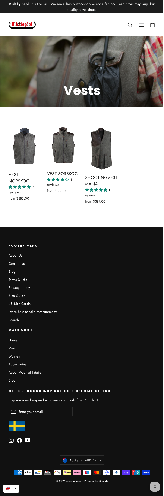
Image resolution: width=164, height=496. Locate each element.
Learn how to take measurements (33, 311)
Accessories (17, 364)
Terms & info (18, 279)
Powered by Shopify (96, 481)
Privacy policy (19, 287)
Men (12, 348)
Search (14, 319)
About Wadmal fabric (25, 372)
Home (13, 340)
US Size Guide (20, 303)
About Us (15, 255)
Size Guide (17, 295)
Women (14, 356)
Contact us (17, 263)
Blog (12, 271)
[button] (20, 186)
